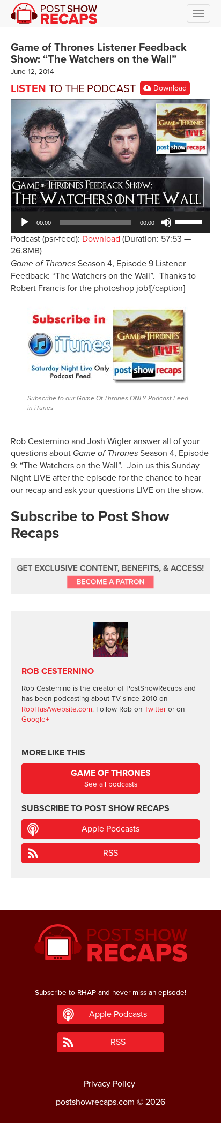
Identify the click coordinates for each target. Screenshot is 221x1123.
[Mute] (166, 222)
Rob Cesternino (57, 671)
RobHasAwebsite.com (56, 709)
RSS (110, 853)
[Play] (24, 222)
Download (169, 88)
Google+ (35, 719)
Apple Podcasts (110, 828)
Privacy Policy (109, 1084)
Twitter (155, 709)
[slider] (190, 221)
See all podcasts (111, 778)
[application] (110, 222)
